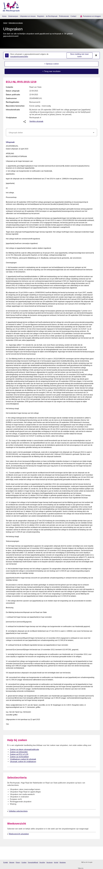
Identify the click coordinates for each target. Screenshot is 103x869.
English (5, 862)
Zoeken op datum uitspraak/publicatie (24, 749)
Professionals (64, 16)
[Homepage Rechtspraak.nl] (10, 6)
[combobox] (51, 132)
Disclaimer (63, 862)
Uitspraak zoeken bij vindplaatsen (23, 762)
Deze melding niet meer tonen (79, 55)
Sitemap (11, 862)
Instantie (9, 87)
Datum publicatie (13, 95)
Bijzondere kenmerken (15, 106)
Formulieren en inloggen (92, 16)
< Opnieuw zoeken (51, 64)
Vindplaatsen (11, 118)
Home (4, 16)
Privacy (18, 862)
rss (94, 862)
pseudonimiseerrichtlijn (19, 57)
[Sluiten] (96, 55)
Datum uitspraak (12, 91)
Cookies (23, 862)
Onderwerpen (13, 16)
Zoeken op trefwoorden (19, 752)
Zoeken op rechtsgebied (19, 757)
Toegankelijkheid (33, 862)
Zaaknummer (11, 98)
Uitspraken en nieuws (28, 16)
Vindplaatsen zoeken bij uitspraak (23, 759)
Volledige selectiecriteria (18, 811)
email (98, 862)
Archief (56, 862)
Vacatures (49, 862)
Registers (40, 16)
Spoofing (42, 862)
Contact (73, 16)
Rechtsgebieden (12, 102)
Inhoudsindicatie (13, 110)
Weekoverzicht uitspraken (19, 834)
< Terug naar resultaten (51, 71)
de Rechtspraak (51, 16)
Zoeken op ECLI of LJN (19, 754)
